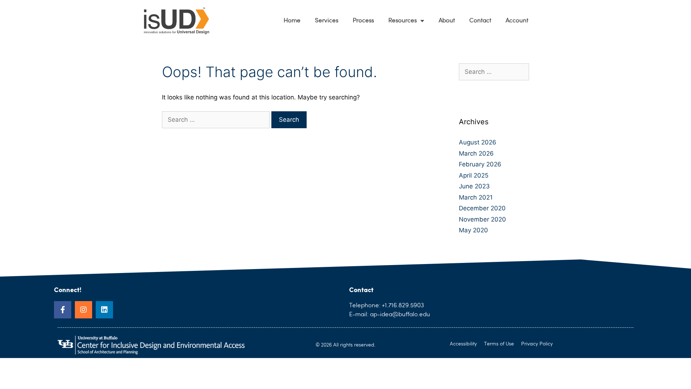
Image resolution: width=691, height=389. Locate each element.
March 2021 (476, 197)
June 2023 (474, 186)
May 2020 (473, 230)
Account (517, 21)
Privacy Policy (537, 343)
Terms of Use (499, 343)
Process (363, 21)
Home (292, 21)
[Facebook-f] (62, 309)
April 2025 (473, 175)
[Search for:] (216, 119)
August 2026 (477, 142)
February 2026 (480, 164)
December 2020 (482, 208)
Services (326, 21)
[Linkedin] (104, 309)
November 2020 (482, 219)
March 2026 (476, 153)
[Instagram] (83, 309)
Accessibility (463, 343)
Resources (402, 21)
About (447, 21)
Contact (480, 21)
